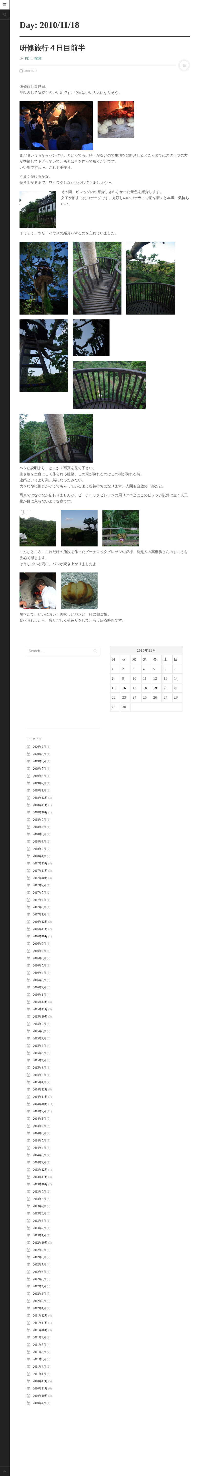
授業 (38, 58)
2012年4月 (39, 1286)
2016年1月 (39, 994)
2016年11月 (40, 929)
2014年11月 (40, 1096)
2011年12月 (40, 1315)
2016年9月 (39, 943)
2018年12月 (40, 798)
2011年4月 (39, 1366)
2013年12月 (40, 1169)
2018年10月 (40, 812)
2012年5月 (39, 1279)
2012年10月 (40, 1242)
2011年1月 (39, 1374)
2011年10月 (40, 1330)
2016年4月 (39, 973)
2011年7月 (39, 1344)
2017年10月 (40, 878)
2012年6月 (39, 1272)
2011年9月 (39, 1337)
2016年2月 (39, 987)
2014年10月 (40, 1104)
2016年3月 (39, 980)
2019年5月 (39, 768)
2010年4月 (39, 1403)
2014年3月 (39, 1155)
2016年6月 (39, 958)
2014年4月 (39, 1148)
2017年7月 (39, 885)
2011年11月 (40, 1323)
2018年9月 (39, 819)
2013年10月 (40, 1184)
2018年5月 (39, 834)
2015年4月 (39, 1060)
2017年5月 (39, 892)
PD (27, 58)
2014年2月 (39, 1162)
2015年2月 (39, 1075)
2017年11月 (40, 870)
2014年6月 (39, 1133)
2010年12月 (40, 1381)
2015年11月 (40, 1009)
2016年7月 (39, 951)
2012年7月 (39, 1264)
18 (145, 688)
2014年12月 (40, 1089)
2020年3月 (39, 754)
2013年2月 (39, 1228)
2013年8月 (39, 1199)
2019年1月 (39, 790)
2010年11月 (40, 1388)
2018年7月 (39, 827)
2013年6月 (39, 1213)
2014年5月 (39, 1140)
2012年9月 (39, 1250)
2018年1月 (39, 856)
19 (155, 688)
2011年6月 (39, 1352)
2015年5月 (39, 1053)
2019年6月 (39, 761)
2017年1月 (39, 914)
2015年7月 (39, 1038)
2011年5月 (39, 1359)
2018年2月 (39, 849)
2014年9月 (39, 1111)
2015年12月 (40, 1002)
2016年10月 (40, 936)
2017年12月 (40, 863)
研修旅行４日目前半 (52, 48)
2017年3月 (39, 907)
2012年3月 (39, 1293)
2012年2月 (39, 1301)
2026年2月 (39, 746)
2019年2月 (39, 783)
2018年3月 (39, 841)
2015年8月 (39, 1031)
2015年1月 (39, 1082)
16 (124, 688)
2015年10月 (40, 1016)
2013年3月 (39, 1220)
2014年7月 (39, 1126)
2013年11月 (40, 1177)
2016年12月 (40, 921)
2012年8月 (39, 1257)
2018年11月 (40, 805)
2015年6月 (39, 1045)
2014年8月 (39, 1118)
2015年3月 (39, 1067)
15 (114, 688)
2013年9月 (39, 1191)
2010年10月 (40, 1395)
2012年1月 (39, 1308)
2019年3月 (39, 776)
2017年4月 (39, 900)
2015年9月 (39, 1024)
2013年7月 (39, 1206)
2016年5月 (39, 965)
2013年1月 (39, 1235)
